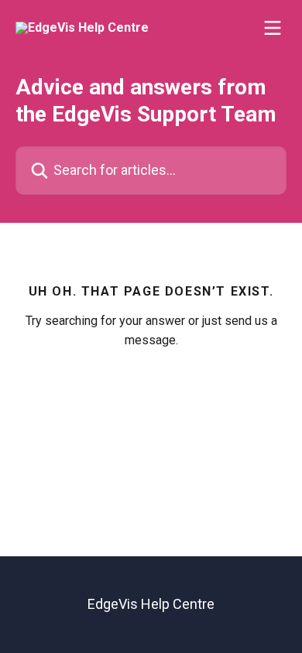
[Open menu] (273, 28)
